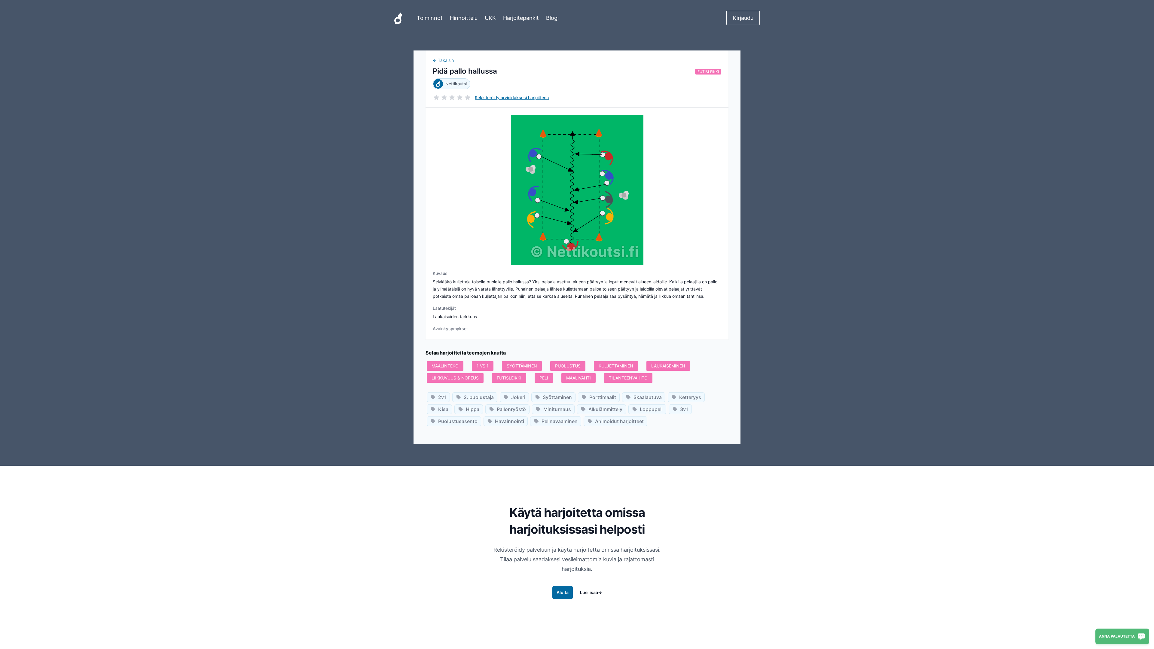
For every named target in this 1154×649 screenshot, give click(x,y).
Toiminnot (430, 18)
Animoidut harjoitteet (619, 421)
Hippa (472, 409)
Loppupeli (651, 409)
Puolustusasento (458, 421)
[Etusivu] (398, 18)
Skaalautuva (647, 397)
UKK (490, 18)
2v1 (442, 397)
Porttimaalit (602, 397)
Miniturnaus (557, 409)
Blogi (552, 18)
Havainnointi (509, 421)
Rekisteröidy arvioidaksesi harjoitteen (512, 97)
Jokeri (518, 397)
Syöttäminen (557, 397)
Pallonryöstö (511, 409)
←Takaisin (443, 60)
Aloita (563, 592)
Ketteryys (690, 397)
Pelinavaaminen (560, 421)
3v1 (684, 409)
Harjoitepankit (521, 18)
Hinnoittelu (464, 18)
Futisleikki (708, 71)
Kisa (443, 409)
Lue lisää (591, 592)
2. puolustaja (479, 397)
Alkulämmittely (605, 409)
